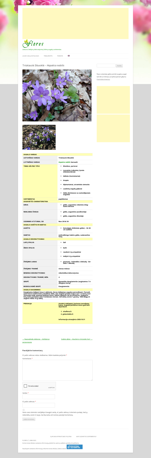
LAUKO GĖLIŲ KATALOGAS (30, 56)
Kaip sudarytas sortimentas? (86, 436)
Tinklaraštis (48, 56)
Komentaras (27, 358)
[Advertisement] (75, 23)
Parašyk (60, 56)
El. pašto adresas (29, 401)
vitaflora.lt (67, 311)
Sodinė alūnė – (77, 339)
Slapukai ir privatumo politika (61, 436)
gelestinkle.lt (68, 314)
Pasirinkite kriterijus (103, 79)
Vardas (25, 393)
